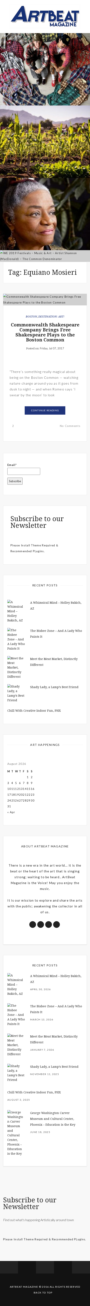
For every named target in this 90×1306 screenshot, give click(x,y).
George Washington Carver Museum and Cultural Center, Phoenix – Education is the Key (52, 1118)
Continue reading (45, 410)
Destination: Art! (51, 316)
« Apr (11, 812)
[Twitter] (27, 1267)
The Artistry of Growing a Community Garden (45, 154)
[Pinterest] (63, 1267)
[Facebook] (9, 1267)
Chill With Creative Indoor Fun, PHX (34, 710)
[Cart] (81, 1267)
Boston (31, 316)
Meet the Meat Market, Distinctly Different (45, 82)
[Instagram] (45, 1267)
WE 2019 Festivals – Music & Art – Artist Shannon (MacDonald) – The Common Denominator (45, 233)
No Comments (70, 426)
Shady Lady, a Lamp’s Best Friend (54, 687)
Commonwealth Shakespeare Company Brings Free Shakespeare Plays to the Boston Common (45, 332)
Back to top (43, 1292)
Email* (12, 465)
